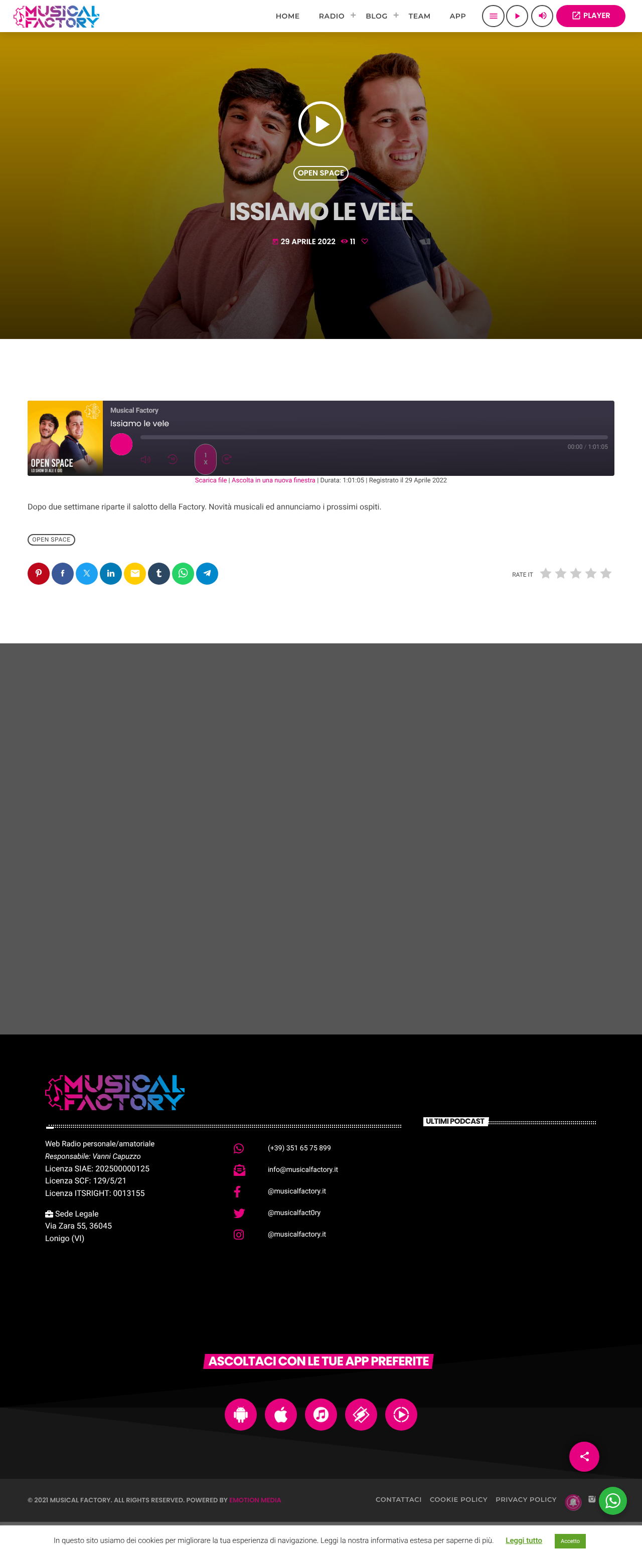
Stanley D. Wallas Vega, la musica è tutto (524, 936)
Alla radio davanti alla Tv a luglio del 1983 (525, 1212)
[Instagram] (592, 1500)
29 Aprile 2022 (305, 242)
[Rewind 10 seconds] (179, 459)
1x (206, 459)
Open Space (321, 173)
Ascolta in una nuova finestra (273, 480)
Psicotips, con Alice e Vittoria (311, 942)
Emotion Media (255, 1500)
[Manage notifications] (573, 1502)
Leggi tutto (524, 1540)
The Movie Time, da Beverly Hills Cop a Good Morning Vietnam (526, 1263)
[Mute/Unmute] (151, 459)
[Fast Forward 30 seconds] (233, 459)
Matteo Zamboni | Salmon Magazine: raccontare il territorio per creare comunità (523, 1166)
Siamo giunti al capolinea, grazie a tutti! (124, 936)
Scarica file (211, 480)
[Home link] (56, 16)
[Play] (121, 444)
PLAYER (590, 16)
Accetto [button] (570, 1541)
